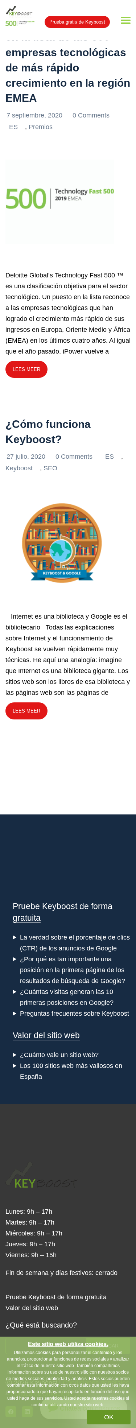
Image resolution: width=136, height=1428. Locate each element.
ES (13, 127)
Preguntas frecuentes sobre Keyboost (74, 1013)
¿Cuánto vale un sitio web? (59, 1054)
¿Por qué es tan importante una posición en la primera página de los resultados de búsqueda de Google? (72, 970)
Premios (41, 127)
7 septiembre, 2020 (35, 115)
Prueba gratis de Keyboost (77, 22)
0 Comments (91, 115)
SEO (50, 468)
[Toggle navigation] (126, 20)
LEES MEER (26, 369)
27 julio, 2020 (27, 456)
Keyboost (19, 468)
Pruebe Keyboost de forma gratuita (56, 1297)
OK (109, 1417)
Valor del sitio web (46, 1035)
